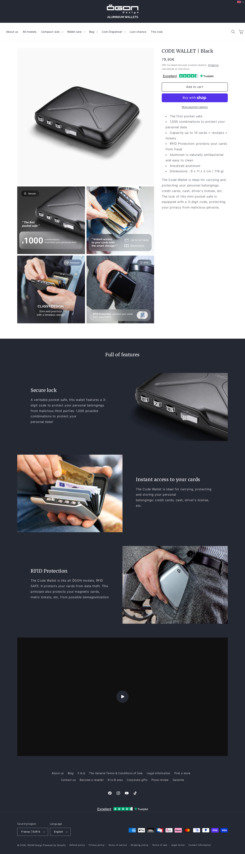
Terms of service (117, 845)
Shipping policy (140, 845)
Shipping (213, 65)
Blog (71, 773)
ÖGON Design (34, 845)
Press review (160, 779)
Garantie (178, 779)
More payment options (195, 106)
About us (58, 773)
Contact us (68, 779)
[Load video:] (122, 696)
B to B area (115, 779)
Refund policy (77, 845)
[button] (233, 32)
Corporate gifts (137, 779)
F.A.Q (81, 773)
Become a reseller (92, 779)
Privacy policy (97, 845)
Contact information (200, 845)
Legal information (158, 773)
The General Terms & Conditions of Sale (116, 773)
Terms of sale (159, 845)
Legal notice (178, 845)
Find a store (182, 773)
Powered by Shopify (54, 845)
